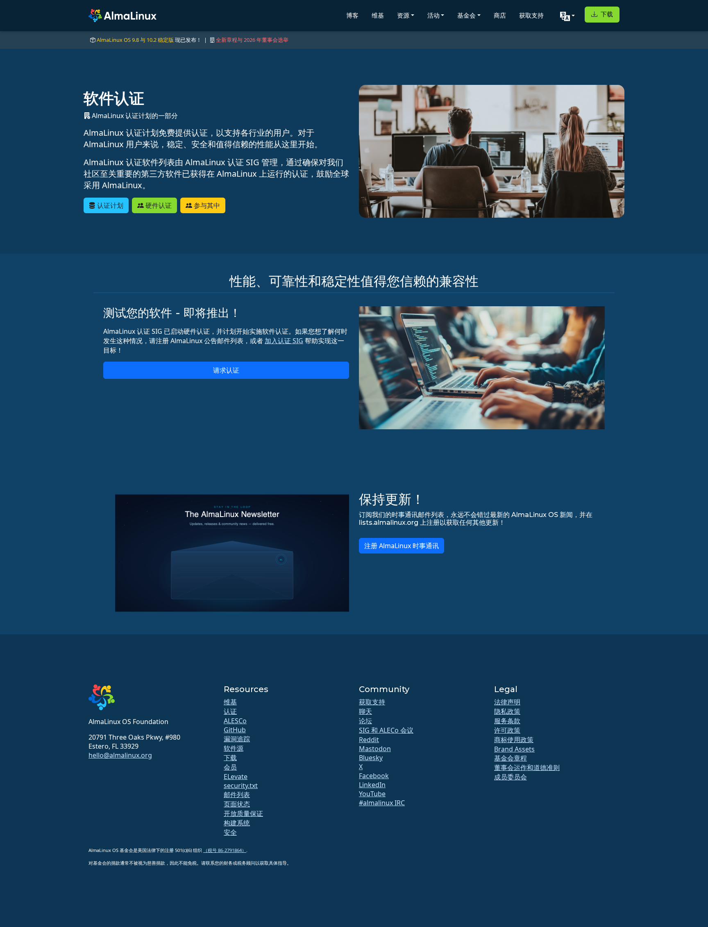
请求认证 (226, 370)
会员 (230, 767)
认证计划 (109, 205)
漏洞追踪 (237, 738)
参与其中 (206, 205)
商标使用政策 (513, 739)
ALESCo (235, 720)
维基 (378, 15)
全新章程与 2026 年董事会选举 (252, 39)
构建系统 (237, 822)
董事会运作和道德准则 (527, 767)
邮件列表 (237, 794)
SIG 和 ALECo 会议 (386, 730)
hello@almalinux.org (120, 755)
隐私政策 (507, 711)
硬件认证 (158, 205)
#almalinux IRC (382, 802)
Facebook (374, 775)
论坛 (365, 720)
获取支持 (531, 15)
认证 (230, 711)
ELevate (235, 776)
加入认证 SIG (284, 340)
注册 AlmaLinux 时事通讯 (401, 545)
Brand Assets (514, 749)
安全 (230, 832)
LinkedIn (372, 784)
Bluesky (371, 757)
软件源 (233, 748)
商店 (500, 15)
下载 (606, 14)
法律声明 (507, 701)
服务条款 (507, 720)
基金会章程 (510, 758)
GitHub (235, 729)
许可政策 (507, 730)
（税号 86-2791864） (224, 850)
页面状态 (237, 804)
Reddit (369, 739)
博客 (352, 15)
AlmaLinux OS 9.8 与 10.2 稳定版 (135, 39)
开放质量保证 (243, 813)
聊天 (365, 711)
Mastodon (375, 748)
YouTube (372, 793)
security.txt (241, 785)
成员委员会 (510, 776)
